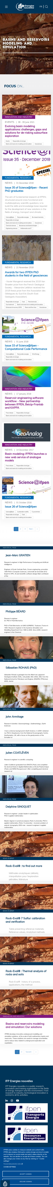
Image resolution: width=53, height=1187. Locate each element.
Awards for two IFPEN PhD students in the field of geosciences (26, 273)
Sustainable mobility (23, 511)
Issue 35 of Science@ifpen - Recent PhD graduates (26, 189)
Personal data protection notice (12, 1164)
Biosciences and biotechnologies (28, 225)
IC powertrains (36, 511)
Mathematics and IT (26, 228)
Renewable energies (23, 217)
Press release (9, 413)
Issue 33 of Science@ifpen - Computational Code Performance (26, 347)
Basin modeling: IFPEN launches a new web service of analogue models (26, 457)
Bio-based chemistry (38, 217)
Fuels (23, 301)
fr (41, 6)
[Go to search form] (46, 6)
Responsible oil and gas (19, 141)
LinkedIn (8, 1100)
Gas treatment (10, 304)
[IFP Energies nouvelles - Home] (25, 7)
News (8, 182)
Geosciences (38, 144)
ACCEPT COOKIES (26, 1174)
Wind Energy (35, 354)
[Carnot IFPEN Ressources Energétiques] (26, 1134)
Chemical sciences (11, 225)
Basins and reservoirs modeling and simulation (19, 144)
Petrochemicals (32, 301)
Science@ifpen (10, 217)
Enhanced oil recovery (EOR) (14, 307)
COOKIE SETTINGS (10, 1167)
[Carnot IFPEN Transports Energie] (26, 1112)
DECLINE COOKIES (26, 1181)
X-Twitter (13, 1101)
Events (9, 121)
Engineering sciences (11, 228)
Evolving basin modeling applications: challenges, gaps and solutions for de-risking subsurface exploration (26, 131)
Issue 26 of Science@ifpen (21, 506)
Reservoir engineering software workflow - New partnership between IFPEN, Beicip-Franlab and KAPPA (24, 402)
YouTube (18, 1100)
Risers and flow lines (30, 307)
